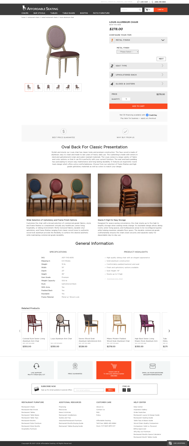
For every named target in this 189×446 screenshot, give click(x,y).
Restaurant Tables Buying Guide (71, 426)
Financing (120, 2)
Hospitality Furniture (29, 429)
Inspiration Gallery (140, 409)
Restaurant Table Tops (30, 418)
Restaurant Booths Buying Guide (71, 423)
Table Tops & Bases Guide (143, 420)
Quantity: (116, 99)
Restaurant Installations (68, 415)
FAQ (97, 412)
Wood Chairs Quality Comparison (146, 423)
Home (23, 17)
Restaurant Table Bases (30, 415)
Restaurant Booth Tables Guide (145, 437)
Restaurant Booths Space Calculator (147, 434)
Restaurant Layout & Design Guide (146, 415)
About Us (104, 2)
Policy (98, 415)
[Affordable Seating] (42, 8)
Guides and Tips (65, 418)
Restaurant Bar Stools (30, 409)
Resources (63, 409)
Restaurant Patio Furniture (31, 423)
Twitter (129, 390)
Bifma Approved (140, 429)
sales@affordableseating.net (152, 374)
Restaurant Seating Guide (143, 418)
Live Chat (144, 2)
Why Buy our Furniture (142, 431)
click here (114, 375)
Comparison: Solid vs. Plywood (145, 426)
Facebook (124, 390)
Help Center (128, 2)
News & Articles (65, 412)
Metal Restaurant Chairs (50, 17)
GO (109, 390)
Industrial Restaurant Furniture (70, 420)
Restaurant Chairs (33, 17)
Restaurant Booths (29, 420)
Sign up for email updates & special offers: (56, 390)
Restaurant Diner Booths (31, 426)
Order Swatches (140, 412)
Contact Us (112, 2)
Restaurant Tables (28, 412)
